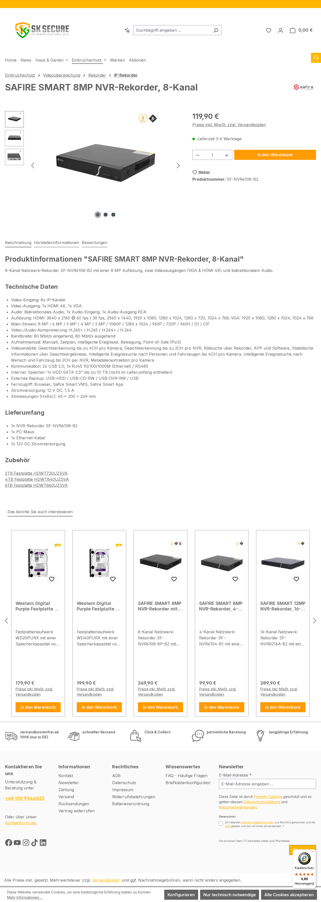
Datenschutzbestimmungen (257, 822)
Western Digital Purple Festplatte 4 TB (98, 606)
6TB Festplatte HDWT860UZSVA (36, 485)
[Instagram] (26, 843)
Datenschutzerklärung (262, 802)
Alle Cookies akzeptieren (289, 894)
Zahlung (66, 789)
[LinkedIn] (43, 843)
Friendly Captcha (268, 796)
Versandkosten (106, 880)
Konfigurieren (181, 894)
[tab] (18, 242)
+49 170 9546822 (24, 798)
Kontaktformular (20, 822)
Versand (66, 796)
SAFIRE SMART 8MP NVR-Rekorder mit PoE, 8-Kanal (159, 606)
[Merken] (52, 579)
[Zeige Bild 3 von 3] (113, 215)
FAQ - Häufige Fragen (186, 775)
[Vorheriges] (32, 165)
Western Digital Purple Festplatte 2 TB (36, 606)
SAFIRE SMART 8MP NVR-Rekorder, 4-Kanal (221, 606)
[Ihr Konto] (281, 30)
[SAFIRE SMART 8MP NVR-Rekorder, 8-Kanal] (105, 165)
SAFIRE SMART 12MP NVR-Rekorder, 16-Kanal (282, 606)
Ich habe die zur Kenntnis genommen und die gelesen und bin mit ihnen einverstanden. (270, 824)
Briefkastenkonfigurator (188, 782)
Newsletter (68, 782)
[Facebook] (9, 843)
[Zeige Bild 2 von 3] (106, 215)
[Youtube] (18, 843)
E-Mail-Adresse (235, 775)
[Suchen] (216, 30)
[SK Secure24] (42, 29)
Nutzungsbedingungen (238, 807)
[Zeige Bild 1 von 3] (98, 215)
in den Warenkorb (38, 707)
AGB (116, 775)
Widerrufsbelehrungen (133, 796)
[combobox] (171, 30)
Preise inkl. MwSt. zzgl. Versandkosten (229, 124)
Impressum (122, 789)
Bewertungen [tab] (94, 242)
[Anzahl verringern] (197, 155)
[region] (160, 4)
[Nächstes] (178, 165)
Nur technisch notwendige (229, 894)
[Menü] (313, 852)
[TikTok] (35, 843)
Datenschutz (124, 782)
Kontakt (65, 775)
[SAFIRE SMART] (303, 91)
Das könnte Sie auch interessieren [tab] (40, 511)
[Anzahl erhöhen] (227, 155)
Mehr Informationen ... (24, 897)
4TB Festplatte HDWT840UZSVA (37, 479)
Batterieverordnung (130, 803)
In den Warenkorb (275, 154)
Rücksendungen (73, 803)
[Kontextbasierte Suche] (127, 30)
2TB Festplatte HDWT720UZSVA (36, 473)
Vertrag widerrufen (76, 810)
